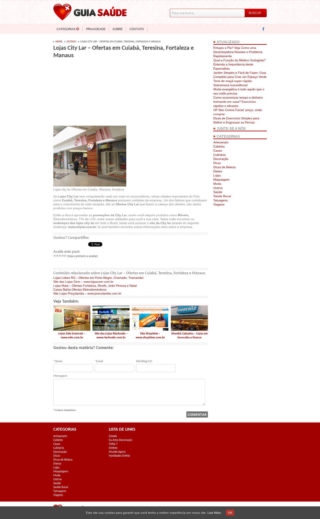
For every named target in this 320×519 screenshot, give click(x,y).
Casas (217, 150)
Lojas (217, 175)
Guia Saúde (89, 12)
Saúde (217, 192)
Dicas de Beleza (224, 167)
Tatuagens (220, 200)
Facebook (263, 29)
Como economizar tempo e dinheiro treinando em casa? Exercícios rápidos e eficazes (238, 102)
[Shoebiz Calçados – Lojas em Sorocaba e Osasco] (189, 329)
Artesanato (220, 142)
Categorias (66, 29)
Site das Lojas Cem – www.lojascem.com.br (83, 281)
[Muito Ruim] (54, 255)
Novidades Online (119, 455)
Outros (71, 41)
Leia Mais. (214, 512)
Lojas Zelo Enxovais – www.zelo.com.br (71, 335)
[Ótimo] (65, 255)
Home (59, 41)
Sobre (118, 29)
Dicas (217, 163)
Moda (217, 183)
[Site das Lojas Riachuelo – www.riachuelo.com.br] (111, 329)
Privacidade (96, 29)
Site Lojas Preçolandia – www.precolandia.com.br (87, 293)
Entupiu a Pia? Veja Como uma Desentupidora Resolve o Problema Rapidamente (237, 52)
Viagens (218, 204)
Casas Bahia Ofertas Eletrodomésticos (79, 289)
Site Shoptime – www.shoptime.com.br (150, 335)
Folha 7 (113, 444)
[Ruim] (57, 255)
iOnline (113, 448)
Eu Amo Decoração (120, 440)
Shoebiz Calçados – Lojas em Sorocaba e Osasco (189, 335)
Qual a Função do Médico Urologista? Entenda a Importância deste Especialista (239, 64)
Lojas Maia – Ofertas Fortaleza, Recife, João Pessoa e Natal (95, 285)
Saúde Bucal (222, 196)
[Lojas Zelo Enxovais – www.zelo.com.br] (71, 329)
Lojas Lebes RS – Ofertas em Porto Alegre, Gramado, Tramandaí (98, 277)
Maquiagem (221, 179)
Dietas (217, 171)
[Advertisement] (89, 92)
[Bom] (62, 255)
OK (230, 512)
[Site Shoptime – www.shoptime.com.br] (150, 329)
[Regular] (60, 255)
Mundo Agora (117, 452)
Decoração (220, 159)
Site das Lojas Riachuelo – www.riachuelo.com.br (111, 335)
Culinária (219, 154)
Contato (137, 29)
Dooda (113, 436)
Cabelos (219, 146)
